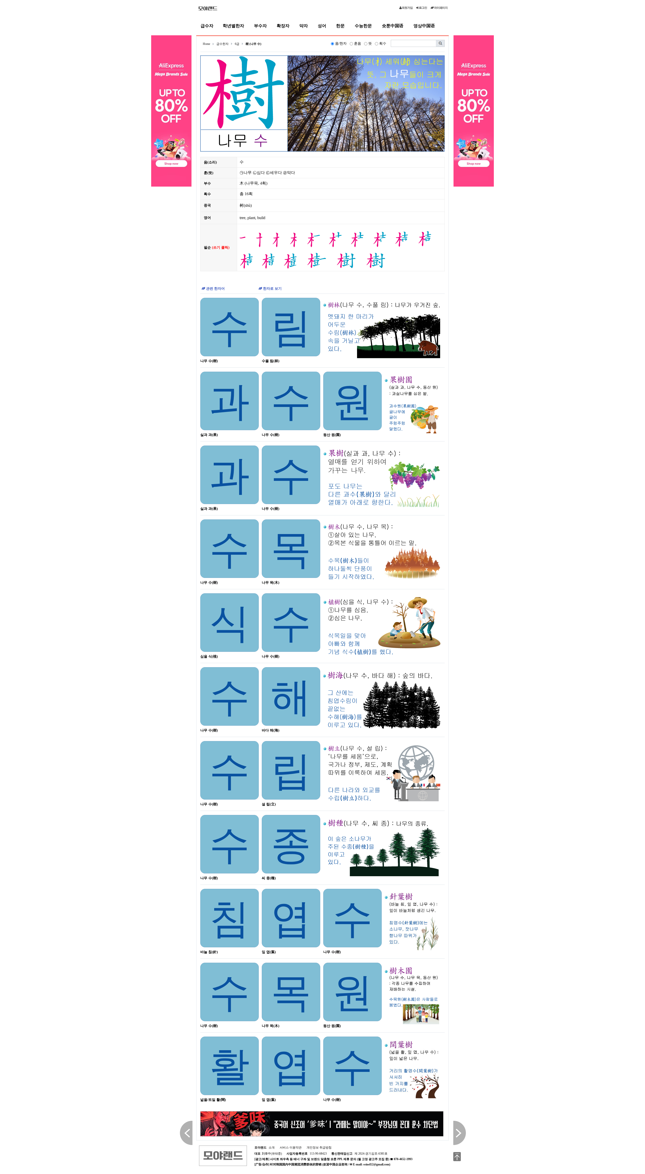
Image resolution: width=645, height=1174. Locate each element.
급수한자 (222, 44)
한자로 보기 (272, 288)
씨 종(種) (269, 878)
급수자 (207, 25)
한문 (340, 25)
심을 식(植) (209, 656)
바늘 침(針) (209, 952)
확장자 (283, 25)
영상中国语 (424, 25)
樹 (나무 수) (253, 44)
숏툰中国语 (392, 25)
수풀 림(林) (270, 361)
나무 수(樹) (209, 361)
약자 (303, 25)
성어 (322, 25)
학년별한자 (233, 25)
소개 (264, 1147)
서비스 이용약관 (291, 1147)
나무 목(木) (270, 582)
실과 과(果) (209, 435)
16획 (249, 194)
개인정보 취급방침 (319, 1147)
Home (206, 44)
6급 (237, 44)
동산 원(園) (332, 435)
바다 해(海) (270, 730)
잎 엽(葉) (269, 952)
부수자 (260, 25)
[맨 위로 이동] (457, 1156)
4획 (263, 183)
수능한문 (363, 25)
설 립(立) (269, 804)
